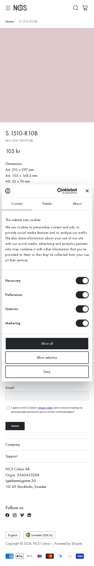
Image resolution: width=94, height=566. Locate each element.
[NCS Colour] (20, 7)
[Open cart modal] (84, 7)
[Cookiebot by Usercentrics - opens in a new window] (58, 191)
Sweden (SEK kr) (42, 535)
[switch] (82, 294)
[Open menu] (8, 7)
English (12, 535)
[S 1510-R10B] (47, 75)
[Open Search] (75, 7)
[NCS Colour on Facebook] (7, 517)
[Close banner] (87, 190)
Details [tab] (47, 203)
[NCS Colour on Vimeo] (22, 517)
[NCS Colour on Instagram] (15, 517)
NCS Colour (41, 543)
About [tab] (77, 203)
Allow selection (47, 357)
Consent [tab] (17, 203)
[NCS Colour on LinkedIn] (29, 517)
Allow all (47, 343)
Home (9, 21)
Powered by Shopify (68, 543)
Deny (47, 371)
